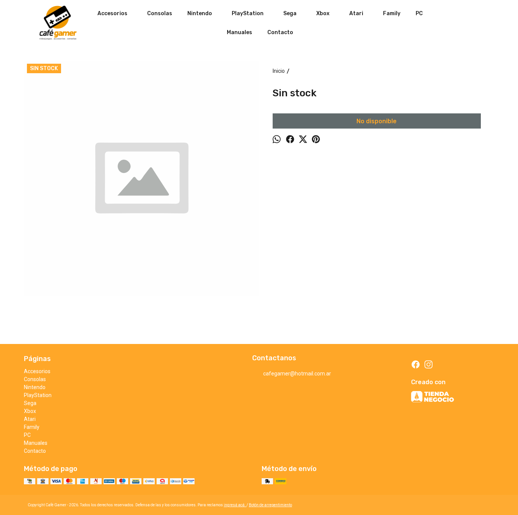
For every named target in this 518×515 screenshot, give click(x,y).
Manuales (239, 32)
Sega (290, 13)
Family (391, 13)
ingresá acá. (235, 505)
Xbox (323, 13)
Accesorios (112, 13)
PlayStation (248, 13)
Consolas (159, 13)
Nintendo (199, 13)
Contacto (280, 32)
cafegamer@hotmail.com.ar (297, 374)
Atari (356, 13)
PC (419, 13)
